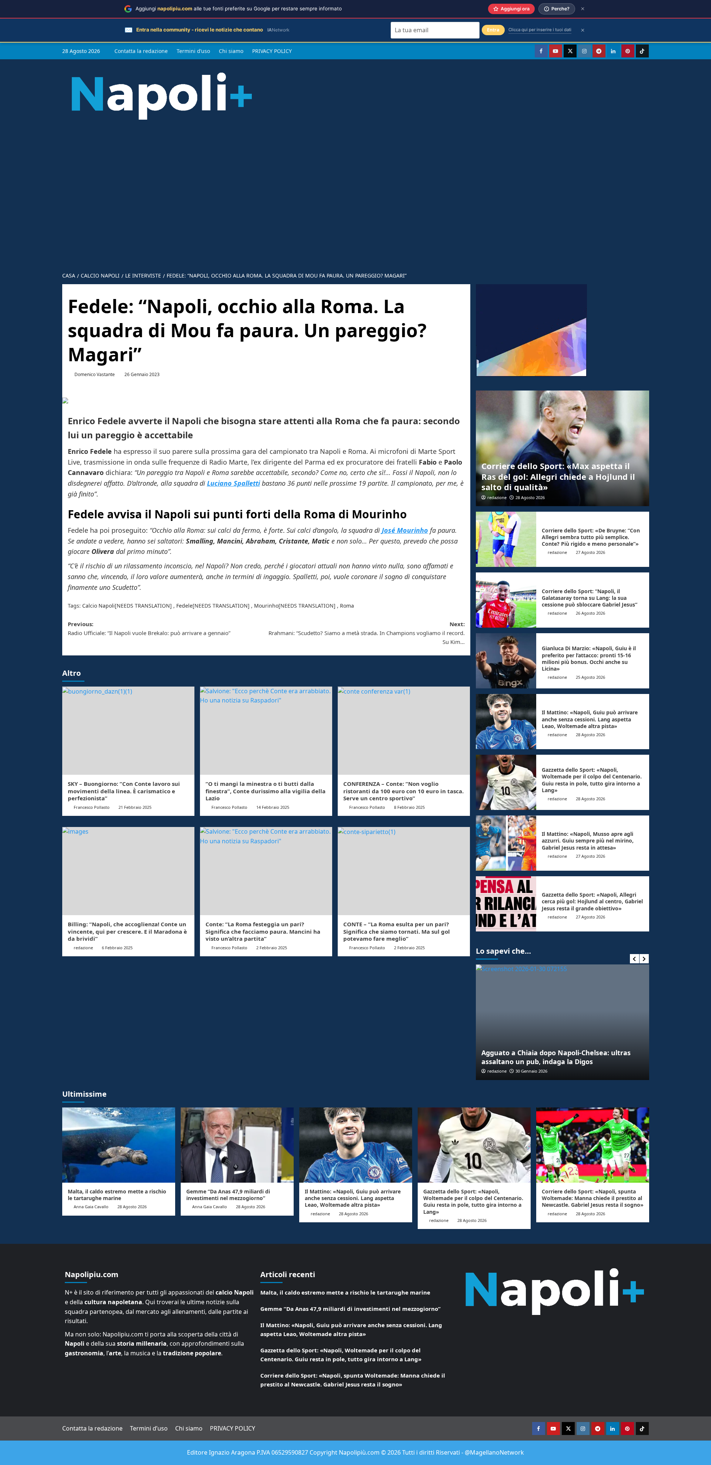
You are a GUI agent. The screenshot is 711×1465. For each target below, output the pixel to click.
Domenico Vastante (94, 374)
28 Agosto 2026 (530, 497)
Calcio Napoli (98, 605)
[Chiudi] (583, 9)
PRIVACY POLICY (272, 50)
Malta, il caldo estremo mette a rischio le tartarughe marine (117, 1195)
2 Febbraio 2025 (271, 947)
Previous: (149, 628)
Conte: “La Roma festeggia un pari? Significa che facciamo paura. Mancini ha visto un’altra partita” (263, 931)
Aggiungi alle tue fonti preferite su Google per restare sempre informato (239, 8)
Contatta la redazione (141, 50)
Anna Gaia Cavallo (91, 1206)
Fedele (184, 605)
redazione (497, 497)
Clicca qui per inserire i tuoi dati (539, 29)
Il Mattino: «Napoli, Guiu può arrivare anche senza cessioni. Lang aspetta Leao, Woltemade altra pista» (590, 719)
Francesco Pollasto (92, 807)
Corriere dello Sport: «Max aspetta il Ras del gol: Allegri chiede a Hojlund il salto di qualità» (558, 476)
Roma (347, 605)
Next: (366, 632)
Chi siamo (231, 50)
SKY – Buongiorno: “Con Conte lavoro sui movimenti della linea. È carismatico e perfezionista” (124, 791)
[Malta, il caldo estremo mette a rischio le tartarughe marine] (118, 1145)
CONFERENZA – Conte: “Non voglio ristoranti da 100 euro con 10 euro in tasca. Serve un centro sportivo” (403, 791)
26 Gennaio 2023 (142, 374)
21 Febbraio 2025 (134, 807)
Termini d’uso (193, 50)
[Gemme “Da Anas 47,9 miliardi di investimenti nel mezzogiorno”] (237, 1145)
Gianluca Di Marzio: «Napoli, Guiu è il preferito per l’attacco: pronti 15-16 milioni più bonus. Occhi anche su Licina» (589, 658)
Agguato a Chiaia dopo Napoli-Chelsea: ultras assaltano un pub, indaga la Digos (556, 1057)
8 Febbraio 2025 (409, 807)
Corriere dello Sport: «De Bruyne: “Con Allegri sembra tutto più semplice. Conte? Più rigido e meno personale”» (591, 537)
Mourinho (266, 605)
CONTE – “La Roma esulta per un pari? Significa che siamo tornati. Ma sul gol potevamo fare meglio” (396, 931)
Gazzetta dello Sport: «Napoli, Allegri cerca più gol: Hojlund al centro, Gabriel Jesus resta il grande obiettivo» (592, 901)
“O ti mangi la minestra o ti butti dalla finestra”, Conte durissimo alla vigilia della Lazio (266, 791)
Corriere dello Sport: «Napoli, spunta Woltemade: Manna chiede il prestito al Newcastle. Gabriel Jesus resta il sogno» (593, 1198)
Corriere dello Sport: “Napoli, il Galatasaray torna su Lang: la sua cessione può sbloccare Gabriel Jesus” (589, 598)
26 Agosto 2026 (590, 613)
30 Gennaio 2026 (531, 1071)
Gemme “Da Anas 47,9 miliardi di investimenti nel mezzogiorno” (228, 1195)
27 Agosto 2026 (590, 552)
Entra (493, 30)
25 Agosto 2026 (590, 677)
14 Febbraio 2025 (272, 807)
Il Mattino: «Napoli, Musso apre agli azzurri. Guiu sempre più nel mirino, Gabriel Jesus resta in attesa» (588, 840)
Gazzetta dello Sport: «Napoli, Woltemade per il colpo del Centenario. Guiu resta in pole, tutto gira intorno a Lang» (592, 780)
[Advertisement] (355, 211)
